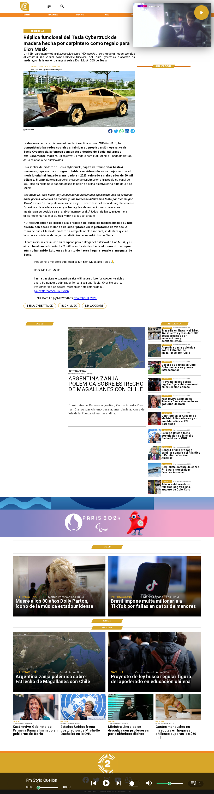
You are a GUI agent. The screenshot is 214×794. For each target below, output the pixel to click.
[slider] (38, 788)
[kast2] (154, 401)
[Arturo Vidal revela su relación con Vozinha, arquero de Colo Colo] (154, 487)
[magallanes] (154, 350)
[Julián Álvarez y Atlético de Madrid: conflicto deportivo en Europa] (154, 418)
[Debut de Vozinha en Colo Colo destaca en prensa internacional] (154, 367)
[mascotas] (178, 719)
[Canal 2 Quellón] (49, 8)
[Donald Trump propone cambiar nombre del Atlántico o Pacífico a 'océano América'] (154, 453)
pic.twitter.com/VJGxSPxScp (51, 291)
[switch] (134, 783)
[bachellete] (154, 436)
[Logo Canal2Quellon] (25, 10)
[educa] (154, 384)
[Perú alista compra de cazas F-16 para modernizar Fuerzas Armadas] (154, 470)
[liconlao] (130, 719)
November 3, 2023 (85, 298)
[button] (39, 306)
